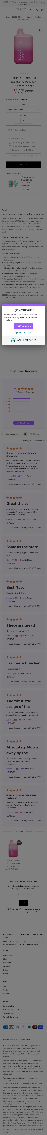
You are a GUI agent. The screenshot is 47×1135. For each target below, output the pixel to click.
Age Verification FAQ (23, 332)
